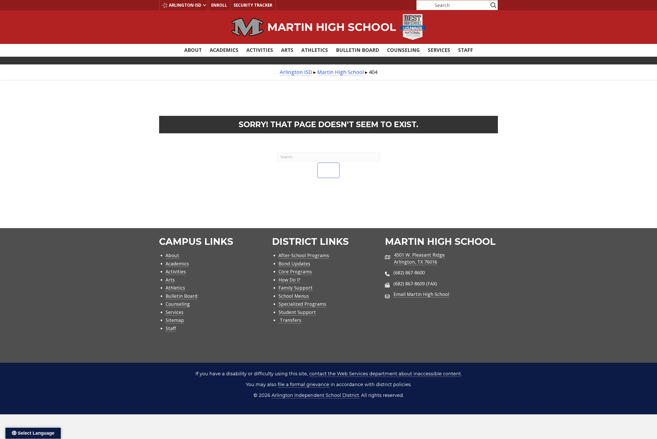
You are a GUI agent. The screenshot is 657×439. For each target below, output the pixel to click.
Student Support (297, 312)
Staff (465, 50)
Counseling (403, 50)
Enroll (219, 5)
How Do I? (289, 280)
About (193, 50)
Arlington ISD (185, 5)
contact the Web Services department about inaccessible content (385, 374)
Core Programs (295, 271)
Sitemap (175, 320)
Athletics (314, 50)
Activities (259, 50)
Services (439, 50)
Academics (224, 50)
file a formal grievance (303, 384)
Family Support (295, 288)
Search (423, 5)
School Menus (293, 296)
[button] (204, 5)
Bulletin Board (357, 50)
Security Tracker (253, 5)
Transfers (289, 320)
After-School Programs (303, 255)
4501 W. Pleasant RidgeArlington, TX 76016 (419, 258)
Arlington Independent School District (315, 395)
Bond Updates (294, 263)
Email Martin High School (421, 294)
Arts (287, 50)
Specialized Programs (302, 304)
